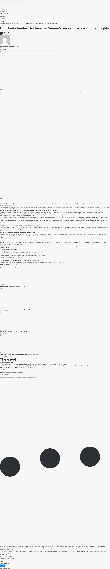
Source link (3, 241)
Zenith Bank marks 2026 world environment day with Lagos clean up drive (19, 354)
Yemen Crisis (46, 246)
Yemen (26, 246)
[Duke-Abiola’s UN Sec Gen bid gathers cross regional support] (13, 290)
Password (2, 561)
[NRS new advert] (40, 92)
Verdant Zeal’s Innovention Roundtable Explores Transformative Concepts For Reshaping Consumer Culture (29, 262)
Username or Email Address (7, 558)
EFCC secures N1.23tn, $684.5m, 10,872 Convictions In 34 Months (18, 252)
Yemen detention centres (55, 246)
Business (2, 352)
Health (6, 352)
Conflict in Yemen (9, 246)
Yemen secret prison (74, 246)
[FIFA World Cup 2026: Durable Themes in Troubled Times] (13, 312)
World (22, 246)
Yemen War (82, 246)
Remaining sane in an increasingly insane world (12, 286)
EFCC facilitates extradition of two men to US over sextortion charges (19, 255)
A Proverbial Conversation (7, 257)
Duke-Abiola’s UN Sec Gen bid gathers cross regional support (15, 309)
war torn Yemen (17, 246)
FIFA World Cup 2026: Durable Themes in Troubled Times (14, 331)
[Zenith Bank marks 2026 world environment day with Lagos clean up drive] (11, 335)
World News (3, 25)
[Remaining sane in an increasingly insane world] (8, 267)
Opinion (2, 284)
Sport (5, 330)
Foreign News (3, 307)
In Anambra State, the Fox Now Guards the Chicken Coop (16, 260)
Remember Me (5, 563)
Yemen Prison (65, 246)
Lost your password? (5, 568)
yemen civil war (31, 246)
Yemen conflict (39, 246)
